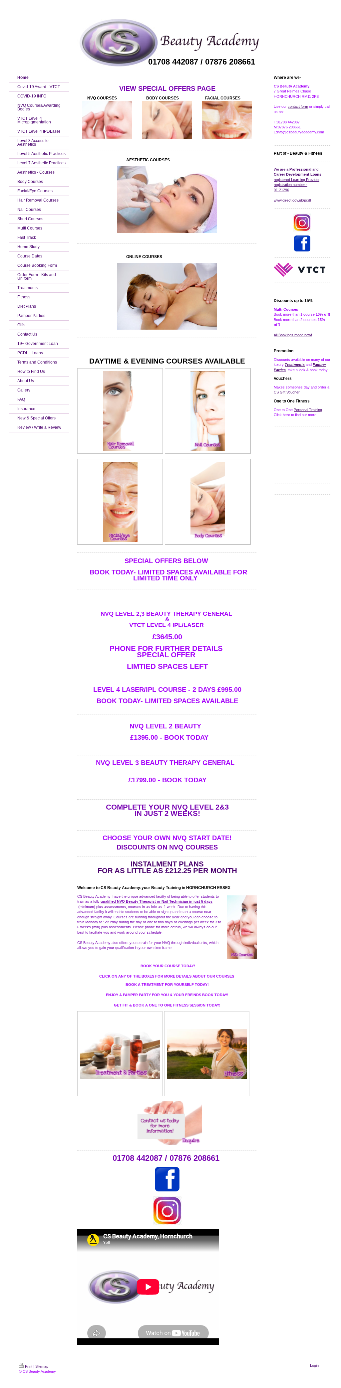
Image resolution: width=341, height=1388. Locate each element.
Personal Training (308, 410)
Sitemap (41, 1366)
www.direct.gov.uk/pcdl (292, 200)
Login (314, 1365)
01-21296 (281, 190)
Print (28, 1366)
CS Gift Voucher (287, 392)
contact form (298, 106)
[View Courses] (120, 502)
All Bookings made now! (293, 335)
